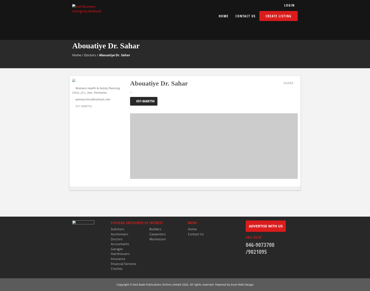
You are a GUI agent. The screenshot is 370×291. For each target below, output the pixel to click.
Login (289, 5)
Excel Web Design (242, 284)
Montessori (157, 239)
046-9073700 (260, 244)
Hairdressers (120, 254)
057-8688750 (84, 106)
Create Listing (279, 16)
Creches (117, 269)
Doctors (90, 55)
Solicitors (117, 229)
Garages (117, 249)
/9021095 (256, 251)
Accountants (120, 244)
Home (224, 16)
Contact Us (245, 16)
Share (288, 83)
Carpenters (157, 234)
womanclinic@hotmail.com (93, 99)
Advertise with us (266, 226)
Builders (155, 229)
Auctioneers (119, 234)
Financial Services (123, 264)
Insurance (118, 259)
